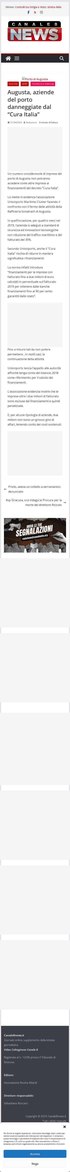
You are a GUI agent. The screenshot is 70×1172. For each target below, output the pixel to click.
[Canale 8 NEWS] (8, 58)
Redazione (31, 122)
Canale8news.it (14, 1035)
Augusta (13, 84)
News (24, 84)
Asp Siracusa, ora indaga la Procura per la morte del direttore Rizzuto (34, 502)
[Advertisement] (35, 149)
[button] (64, 1127)
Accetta (35, 1154)
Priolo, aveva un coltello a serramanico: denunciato (34, 489)
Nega (35, 1163)
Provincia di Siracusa (43, 84)
